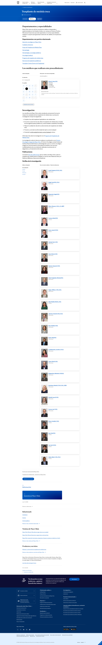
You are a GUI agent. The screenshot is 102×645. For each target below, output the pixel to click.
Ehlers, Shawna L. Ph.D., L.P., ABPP (56, 206)
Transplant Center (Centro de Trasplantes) (33, 63)
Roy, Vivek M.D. (51, 433)
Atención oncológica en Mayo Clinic (31, 42)
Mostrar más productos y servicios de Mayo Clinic (33, 552)
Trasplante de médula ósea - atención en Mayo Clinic (34, 474)
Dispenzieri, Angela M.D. (53, 194)
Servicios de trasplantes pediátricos (31, 60)
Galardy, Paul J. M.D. (53, 242)
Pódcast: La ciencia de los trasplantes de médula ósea (34, 549)
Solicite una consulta (28, 479)
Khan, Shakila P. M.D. (53, 325)
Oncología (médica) (27, 55)
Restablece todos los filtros (28, 104)
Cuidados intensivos (27, 44)
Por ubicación (24, 77)
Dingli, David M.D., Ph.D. (54, 182)
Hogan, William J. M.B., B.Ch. (55, 289)
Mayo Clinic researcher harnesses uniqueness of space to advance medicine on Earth (41, 538)
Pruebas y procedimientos (27, 7)
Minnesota (24, 172)
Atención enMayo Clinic (39, 19)
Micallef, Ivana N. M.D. (53, 397)
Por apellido (24, 82)
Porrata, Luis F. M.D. (52, 409)
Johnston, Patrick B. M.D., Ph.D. (55, 313)
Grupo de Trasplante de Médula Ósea (32, 47)
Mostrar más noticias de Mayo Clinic (30, 541)
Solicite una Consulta (27, 14)
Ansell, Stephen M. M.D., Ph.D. (55, 170)
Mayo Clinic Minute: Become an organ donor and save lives (35, 535)
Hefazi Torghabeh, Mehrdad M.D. (55, 277)
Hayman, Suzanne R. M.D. (54, 266)
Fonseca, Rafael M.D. (53, 218)
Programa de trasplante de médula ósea (32, 58)
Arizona (23, 169)
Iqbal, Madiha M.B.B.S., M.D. (54, 301)
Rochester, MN (27, 79)
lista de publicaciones (34, 154)
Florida (23, 171)
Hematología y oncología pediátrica (31, 52)
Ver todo (23, 174)
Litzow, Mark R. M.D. (53, 361)
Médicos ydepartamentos (32, 19)
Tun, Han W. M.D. (52, 445)
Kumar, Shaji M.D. (52, 337)
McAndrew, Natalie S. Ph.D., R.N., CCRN (57, 385)
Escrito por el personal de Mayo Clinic (30, 471)
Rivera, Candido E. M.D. (53, 421)
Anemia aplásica (26, 520)
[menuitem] (25, 19)
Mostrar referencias (26, 506)
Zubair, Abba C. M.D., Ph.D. (54, 457)
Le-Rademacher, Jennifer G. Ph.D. (56, 349)
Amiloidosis (24, 514)
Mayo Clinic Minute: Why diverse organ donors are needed (35, 532)
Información (25, 18)
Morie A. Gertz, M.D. (53, 81)
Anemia (24, 517)
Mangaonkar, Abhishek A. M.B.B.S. (56, 373)
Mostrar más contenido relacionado (30, 523)
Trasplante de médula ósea (36, 11)
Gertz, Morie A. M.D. (53, 254)
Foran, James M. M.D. (53, 230)
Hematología (25, 50)
